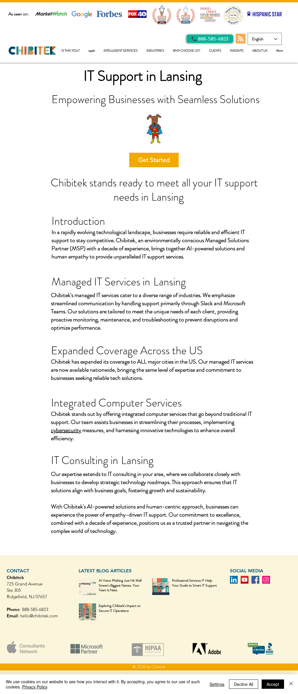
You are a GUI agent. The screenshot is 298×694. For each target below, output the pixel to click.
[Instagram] (266, 580)
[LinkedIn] (234, 580)
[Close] (291, 684)
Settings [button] (217, 684)
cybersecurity (66, 430)
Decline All (243, 684)
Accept (273, 684)
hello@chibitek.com (39, 616)
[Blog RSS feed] (241, 39)
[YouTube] (245, 580)
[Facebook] (255, 580)
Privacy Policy (34, 687)
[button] (120, 50)
